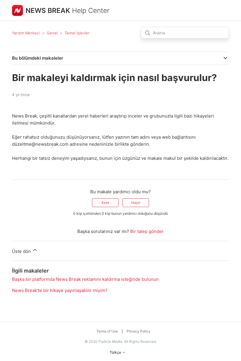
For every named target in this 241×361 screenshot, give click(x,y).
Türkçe (116, 352)
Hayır (135, 202)
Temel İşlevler (77, 33)
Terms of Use (107, 331)
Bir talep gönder (147, 231)
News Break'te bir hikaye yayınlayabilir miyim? (60, 290)
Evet (105, 202)
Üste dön (22, 251)
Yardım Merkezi (26, 33)
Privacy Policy (138, 331)
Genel (52, 33)
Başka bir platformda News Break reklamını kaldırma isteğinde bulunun (85, 279)
